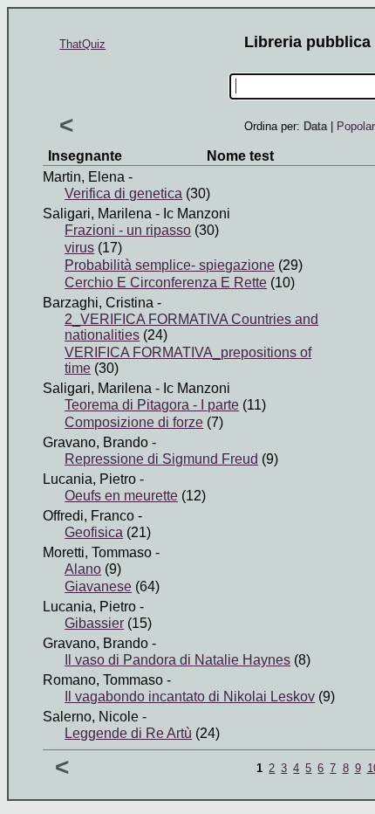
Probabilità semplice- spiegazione (170, 265)
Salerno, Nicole (91, 716)
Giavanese (98, 586)
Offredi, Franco (88, 515)
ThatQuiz (82, 44)
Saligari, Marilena (97, 213)
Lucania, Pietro (89, 479)
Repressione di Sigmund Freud (161, 459)
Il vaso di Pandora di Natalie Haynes (177, 659)
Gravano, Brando (95, 442)
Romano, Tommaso (103, 680)
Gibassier (94, 623)
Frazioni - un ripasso (128, 230)
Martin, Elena (84, 176)
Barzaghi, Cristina (98, 302)
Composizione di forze (134, 422)
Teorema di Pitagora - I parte (152, 404)
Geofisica (94, 532)
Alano (83, 569)
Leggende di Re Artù (128, 733)
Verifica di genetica (123, 193)
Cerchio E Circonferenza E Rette (166, 282)
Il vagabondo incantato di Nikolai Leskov (190, 696)
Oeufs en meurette (121, 495)
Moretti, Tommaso (97, 552)
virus (79, 247)
